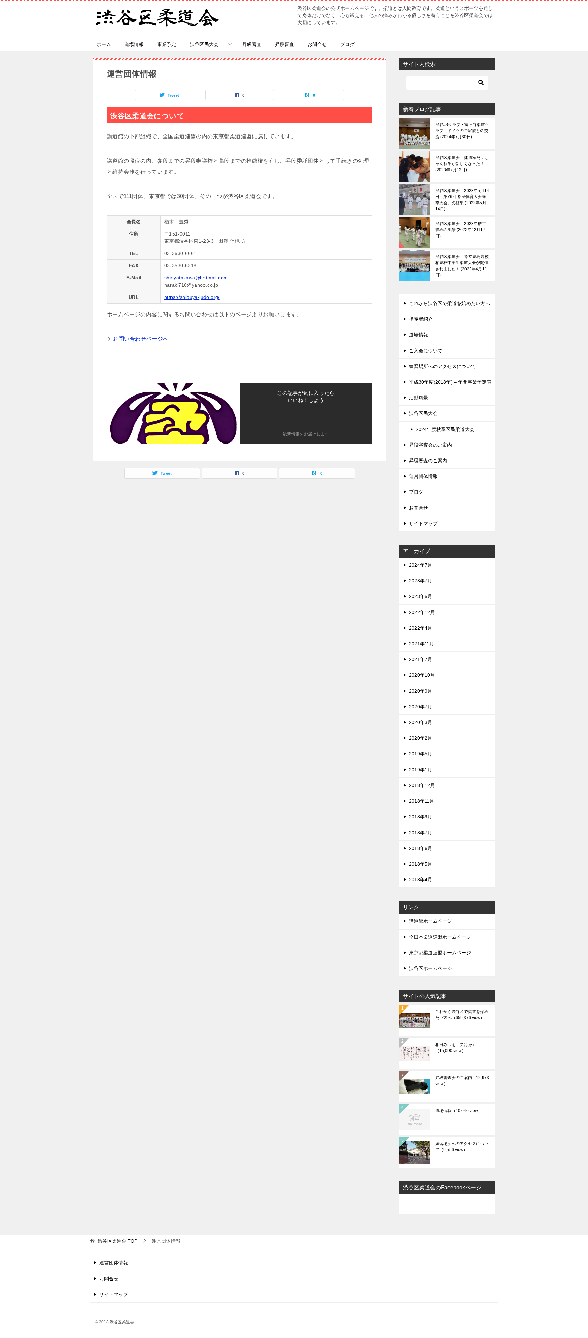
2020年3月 (420, 722)
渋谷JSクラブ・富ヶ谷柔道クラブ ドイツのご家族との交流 (462, 130)
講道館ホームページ (430, 921)
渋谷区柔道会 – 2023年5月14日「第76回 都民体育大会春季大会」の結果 (462, 199)
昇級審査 (251, 44)
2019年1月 (420, 769)
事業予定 (166, 44)
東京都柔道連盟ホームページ (440, 952)
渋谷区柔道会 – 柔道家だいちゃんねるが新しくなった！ (462, 163)
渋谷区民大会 (204, 44)
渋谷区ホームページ (430, 968)
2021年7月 (420, 659)
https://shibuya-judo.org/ (192, 297)
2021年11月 (421, 643)
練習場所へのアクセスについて (442, 366)
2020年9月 (420, 691)
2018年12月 (422, 785)
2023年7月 (420, 580)
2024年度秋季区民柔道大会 (445, 429)
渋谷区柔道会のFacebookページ (442, 1187)
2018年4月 (420, 879)
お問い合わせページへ (140, 339)
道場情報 (134, 44)
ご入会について (425, 350)
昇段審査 (284, 44)
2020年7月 (420, 706)
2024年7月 (420, 565)
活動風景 (418, 397)
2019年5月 (420, 753)
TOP (117, 1241)
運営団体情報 (423, 476)
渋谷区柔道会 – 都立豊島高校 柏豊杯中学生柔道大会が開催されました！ (462, 265)
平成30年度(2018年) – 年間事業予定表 (450, 382)
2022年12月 (422, 612)
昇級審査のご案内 (428, 460)
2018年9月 (420, 816)
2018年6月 (420, 848)
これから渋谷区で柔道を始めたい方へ (449, 303)
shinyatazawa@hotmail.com (196, 277)
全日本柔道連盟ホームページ (440, 937)
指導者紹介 (421, 319)
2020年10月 (422, 675)
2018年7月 (420, 832)
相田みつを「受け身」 (455, 1047)
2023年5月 (420, 596)
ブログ (347, 44)
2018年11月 (421, 801)
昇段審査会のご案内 (430, 445)
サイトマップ (423, 523)
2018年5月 (420, 864)
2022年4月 (420, 628)
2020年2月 (420, 738)
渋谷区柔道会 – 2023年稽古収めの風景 (460, 229)
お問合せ (317, 44)
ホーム (104, 44)
